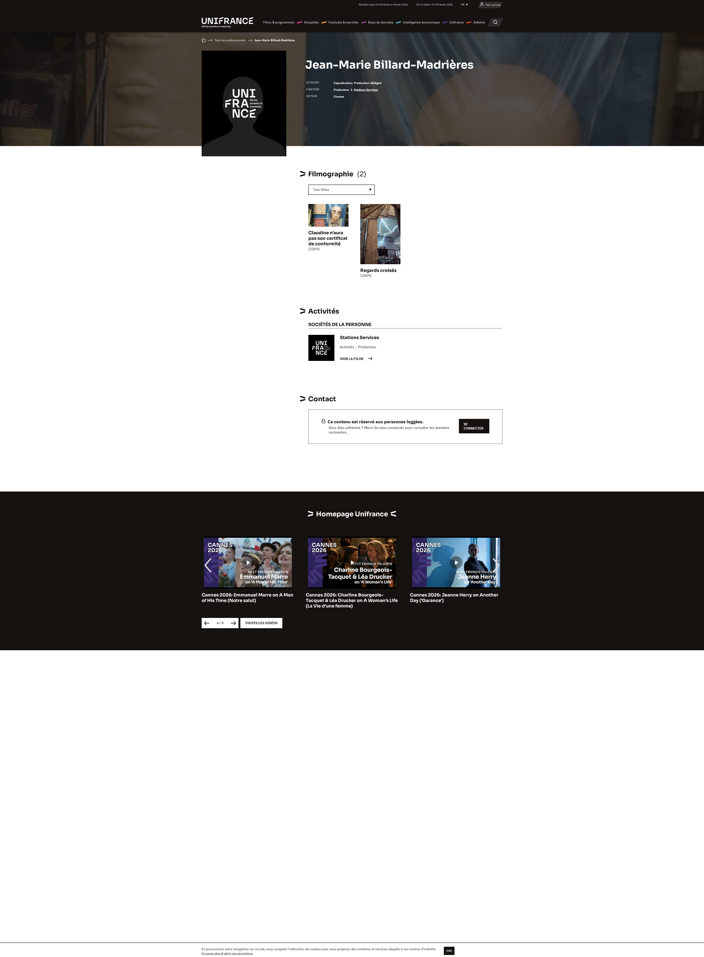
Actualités (311, 22)
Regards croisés (378, 270)
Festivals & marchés (344, 22)
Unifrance (456, 22)
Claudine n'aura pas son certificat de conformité (327, 238)
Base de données (380, 22)
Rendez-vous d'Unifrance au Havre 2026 (383, 4)
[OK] (449, 950)
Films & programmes (278, 22)
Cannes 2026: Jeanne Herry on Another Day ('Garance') (350, 597)
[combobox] (341, 190)
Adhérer (479, 22)
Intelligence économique (421, 22)
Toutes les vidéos (261, 623)
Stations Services (366, 90)
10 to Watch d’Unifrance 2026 (434, 4)
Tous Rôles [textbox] (321, 190)
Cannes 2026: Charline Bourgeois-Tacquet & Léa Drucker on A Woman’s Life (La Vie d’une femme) (248, 600)
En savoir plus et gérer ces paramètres (227, 953)
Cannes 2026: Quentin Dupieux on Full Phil (453, 597)
